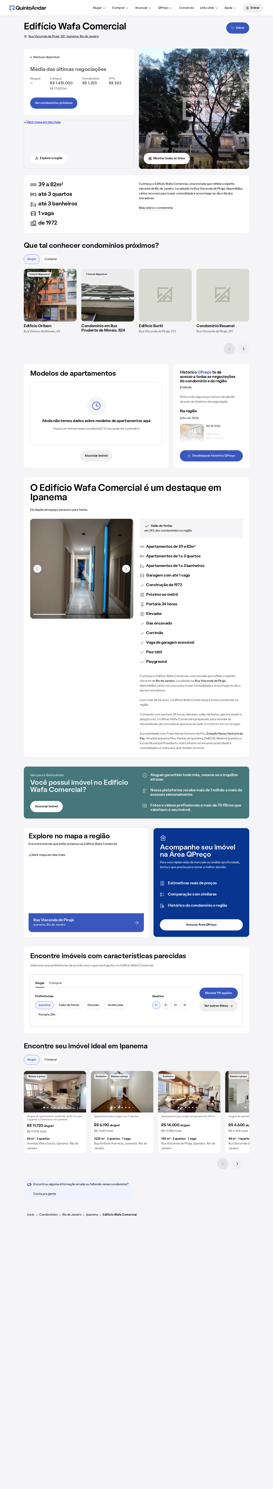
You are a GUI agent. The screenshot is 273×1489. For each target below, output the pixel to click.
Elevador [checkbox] (94, 1005)
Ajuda (228, 8)
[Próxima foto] (79, 1092)
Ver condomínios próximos (54, 103)
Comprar (118, 8)
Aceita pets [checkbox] (115, 1005)
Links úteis (207, 8)
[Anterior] (229, 348)
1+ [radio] (156, 1005)
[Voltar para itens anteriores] (37, 569)
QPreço (163, 8)
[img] (50, 295)
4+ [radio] (185, 1005)
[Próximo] (243, 348)
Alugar (97, 8)
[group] (55, 1112)
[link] (218, 993)
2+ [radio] (165, 1005)
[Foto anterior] (31, 1092)
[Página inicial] (28, 7)
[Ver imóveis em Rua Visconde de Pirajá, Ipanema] (42, 122)
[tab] (40, 983)
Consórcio (186, 8)
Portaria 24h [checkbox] (47, 1014)
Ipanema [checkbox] (44, 1005)
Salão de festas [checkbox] (69, 1005)
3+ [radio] (175, 1005)
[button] (55, 1112)
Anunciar (141, 8)
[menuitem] (99, 8)
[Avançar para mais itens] (126, 569)
